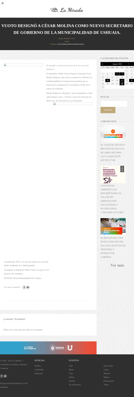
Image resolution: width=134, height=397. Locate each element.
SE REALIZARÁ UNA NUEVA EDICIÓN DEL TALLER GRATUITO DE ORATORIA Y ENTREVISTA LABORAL (113, 247)
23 (132, 80)
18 (107, 80)
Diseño (72, 381)
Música (107, 377)
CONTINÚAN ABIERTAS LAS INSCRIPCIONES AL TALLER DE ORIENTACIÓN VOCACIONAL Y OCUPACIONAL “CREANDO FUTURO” (112, 199)
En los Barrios (75, 385)
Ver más (117, 265)
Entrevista (39, 373)
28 (122, 83)
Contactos (4, 368)
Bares (71, 369)
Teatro (106, 385)
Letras (106, 369)
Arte (71, 366)
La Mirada (17, 361)
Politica (38, 366)
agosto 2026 (117, 64)
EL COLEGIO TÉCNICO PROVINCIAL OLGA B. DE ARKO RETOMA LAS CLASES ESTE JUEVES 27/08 (112, 152)
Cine (71, 373)
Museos (107, 373)
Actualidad (39, 369)
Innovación (108, 366)
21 (122, 80)
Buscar (107, 110)
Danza (71, 377)
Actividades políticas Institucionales (71, 44)
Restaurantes (109, 381)
